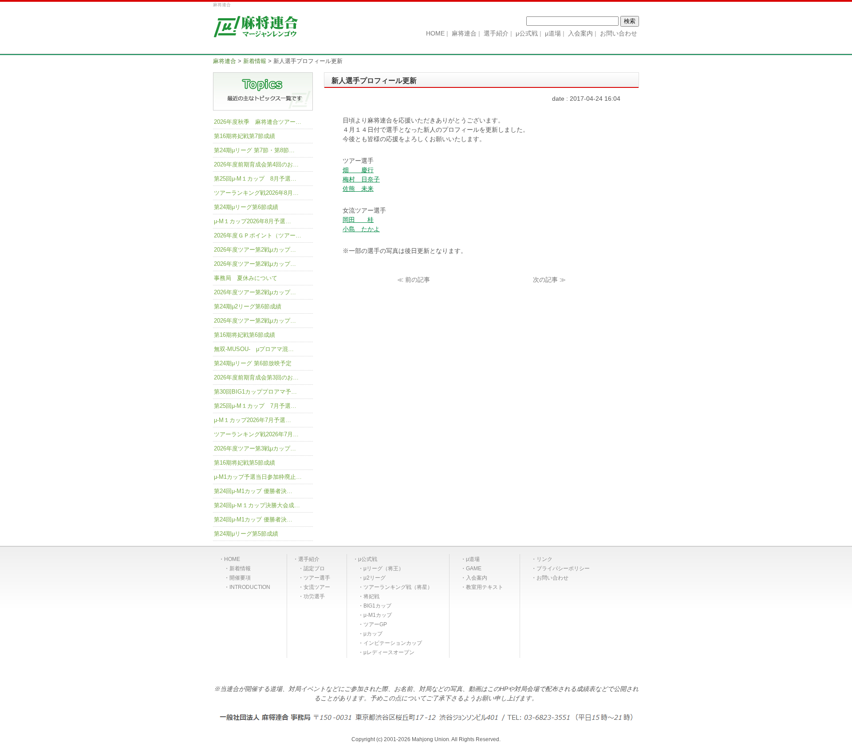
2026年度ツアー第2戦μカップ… (255, 249)
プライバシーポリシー (563, 568)
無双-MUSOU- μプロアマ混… (254, 349)
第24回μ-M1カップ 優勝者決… (253, 491)
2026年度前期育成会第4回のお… (256, 164)
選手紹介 (309, 559)
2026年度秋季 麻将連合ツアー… (257, 121)
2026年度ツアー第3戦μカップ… (255, 448)
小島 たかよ (361, 229)
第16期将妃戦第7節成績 (244, 136)
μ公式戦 (367, 559)
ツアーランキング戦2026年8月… (256, 192)
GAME (473, 568)
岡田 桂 (358, 219)
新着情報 (240, 568)
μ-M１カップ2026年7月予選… (252, 420)
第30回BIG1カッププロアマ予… (255, 391)
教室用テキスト (484, 587)
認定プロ (314, 568)
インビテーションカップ (392, 643)
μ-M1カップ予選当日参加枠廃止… (258, 477)
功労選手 (314, 596)
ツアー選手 (317, 578)
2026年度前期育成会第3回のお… (256, 377)
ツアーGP (375, 624)
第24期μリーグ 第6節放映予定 (253, 363)
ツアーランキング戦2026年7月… (256, 434)
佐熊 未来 (358, 188)
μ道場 (473, 559)
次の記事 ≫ (549, 279)
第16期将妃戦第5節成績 (244, 462)
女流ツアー (317, 587)
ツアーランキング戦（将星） (398, 587)
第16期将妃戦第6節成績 (244, 335)
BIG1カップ (377, 606)
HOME (232, 559)
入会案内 (476, 578)
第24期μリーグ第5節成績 (246, 533)
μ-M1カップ (377, 615)
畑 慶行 (358, 170)
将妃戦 (371, 596)
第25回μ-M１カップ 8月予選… (255, 178)
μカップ (373, 634)
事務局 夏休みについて (245, 278)
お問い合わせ (552, 578)
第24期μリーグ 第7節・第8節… (254, 150)
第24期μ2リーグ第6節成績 (247, 306)
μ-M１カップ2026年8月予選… (252, 221)
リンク (544, 559)
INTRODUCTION (249, 587)
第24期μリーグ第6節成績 (246, 207)
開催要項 (240, 578)
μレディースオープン (388, 652)
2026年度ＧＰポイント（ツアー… (257, 235)
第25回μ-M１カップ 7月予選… (255, 406)
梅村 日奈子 (361, 179)
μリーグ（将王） (383, 568)
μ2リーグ (374, 578)
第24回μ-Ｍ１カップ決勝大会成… (257, 505)
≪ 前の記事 (413, 279)
